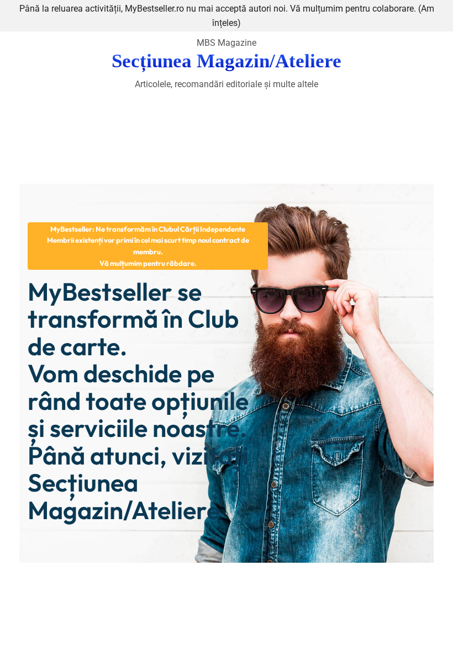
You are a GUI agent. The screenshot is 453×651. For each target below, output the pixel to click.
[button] (148, 246)
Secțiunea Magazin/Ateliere (226, 61)
